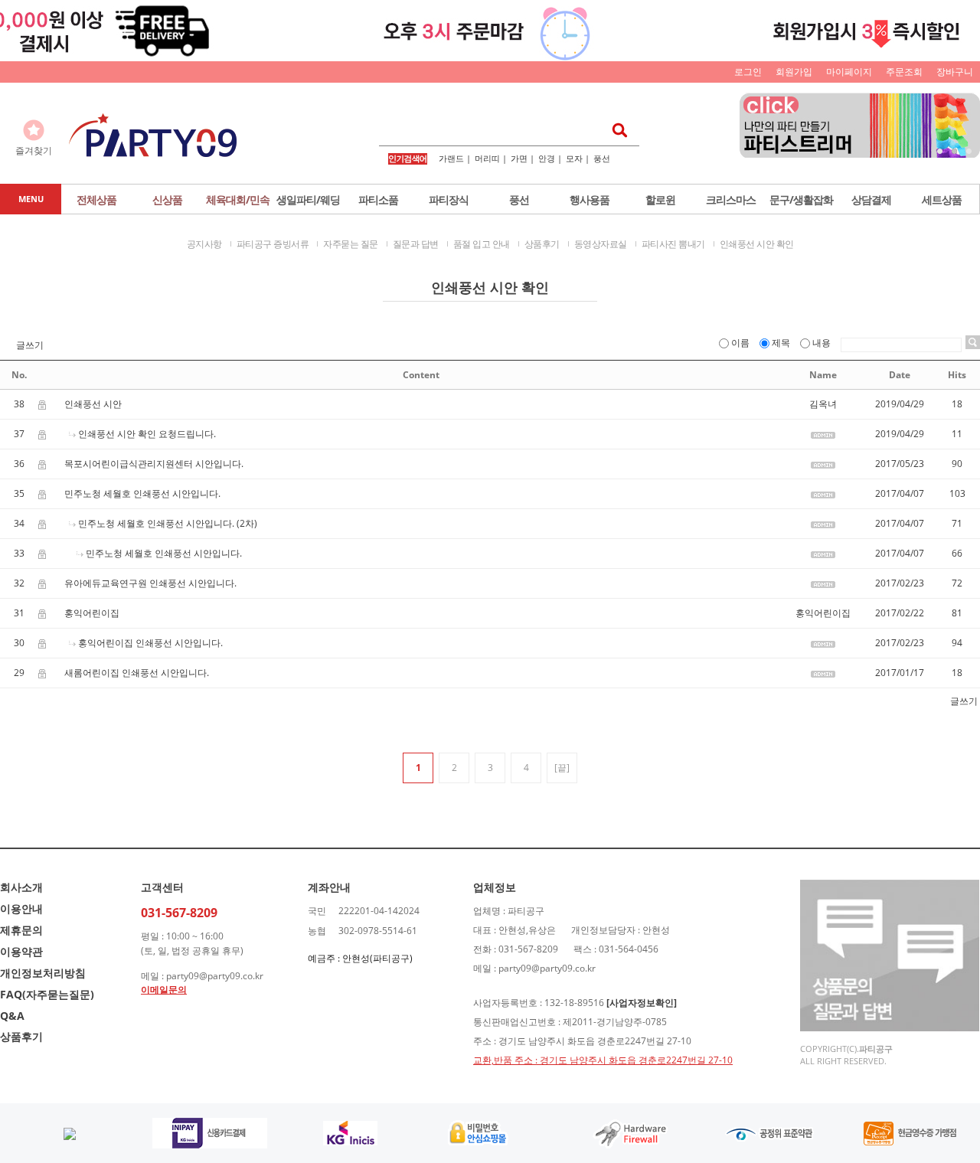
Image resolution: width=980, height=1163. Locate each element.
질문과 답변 (416, 243)
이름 (740, 342)
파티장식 (449, 199)
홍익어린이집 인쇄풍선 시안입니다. (150, 642)
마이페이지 (849, 71)
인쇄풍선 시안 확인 (757, 243)
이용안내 (21, 908)
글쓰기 (30, 345)
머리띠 (487, 158)
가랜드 (451, 158)
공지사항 (204, 243)
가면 (519, 158)
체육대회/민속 (238, 199)
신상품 (167, 199)
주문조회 (904, 71)
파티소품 (378, 199)
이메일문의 (164, 989)
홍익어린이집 (91, 612)
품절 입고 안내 (481, 243)
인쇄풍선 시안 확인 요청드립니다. (147, 433)
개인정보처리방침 (43, 972)
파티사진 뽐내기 (673, 243)
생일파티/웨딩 (308, 199)
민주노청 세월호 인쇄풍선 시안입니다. (142, 493)
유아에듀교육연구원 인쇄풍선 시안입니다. (150, 583)
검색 (615, 129)
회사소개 (21, 887)
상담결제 (871, 199)
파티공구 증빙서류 (273, 243)
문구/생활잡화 (801, 199)
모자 (574, 158)
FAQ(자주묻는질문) (47, 994)
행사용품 (589, 199)
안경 (546, 158)
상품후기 (542, 243)
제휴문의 (21, 930)
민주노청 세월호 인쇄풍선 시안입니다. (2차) (167, 523)
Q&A (12, 1015)
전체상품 (96, 199)
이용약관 (21, 951)
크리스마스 (731, 199)
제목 (780, 342)
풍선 (601, 158)
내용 (821, 342)
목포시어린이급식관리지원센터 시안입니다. (153, 463)
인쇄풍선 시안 (93, 403)
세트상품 (942, 199)
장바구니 (954, 71)
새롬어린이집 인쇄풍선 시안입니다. (136, 672)
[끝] (562, 767)
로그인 (748, 71)
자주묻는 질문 (350, 243)
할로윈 (660, 199)
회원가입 (794, 71)
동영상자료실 (600, 243)
